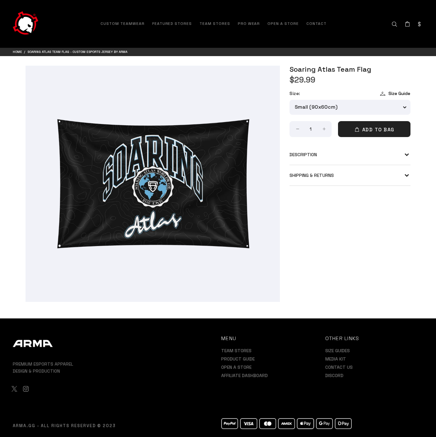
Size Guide (399, 93)
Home (17, 52)
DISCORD (334, 375)
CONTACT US (339, 367)
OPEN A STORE (236, 367)
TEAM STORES (236, 350)
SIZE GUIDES (337, 350)
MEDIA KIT (335, 359)
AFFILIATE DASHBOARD (244, 375)
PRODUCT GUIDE (238, 359)
